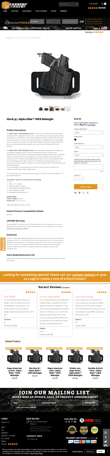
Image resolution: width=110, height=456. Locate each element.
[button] (15, 11)
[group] (55, 365)
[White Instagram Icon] (105, 432)
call (32, 279)
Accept (100, 451)
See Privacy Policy (36, 453)
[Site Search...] (77, 4)
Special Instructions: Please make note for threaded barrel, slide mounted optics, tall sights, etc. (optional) (87, 161)
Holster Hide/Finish (81, 129)
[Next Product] (107, 356)
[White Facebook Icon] (105, 437)
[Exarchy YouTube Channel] (74, 421)
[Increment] (82, 179)
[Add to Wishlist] (100, 186)
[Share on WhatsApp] (83, 192)
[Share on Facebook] (75, 192)
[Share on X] (87, 192)
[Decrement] (75, 179)
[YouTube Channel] (105, 446)
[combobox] (88, 132)
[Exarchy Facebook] (72, 421)
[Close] (107, 451)
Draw (76, 151)
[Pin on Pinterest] (79, 192)
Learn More (92, 125)
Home (9, 38)
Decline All (89, 451)
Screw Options (79, 143)
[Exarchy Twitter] (69, 421)
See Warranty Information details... (18, 228)
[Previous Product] (2, 356)
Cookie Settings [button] (77, 451)
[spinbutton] (79, 179)
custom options (84, 275)
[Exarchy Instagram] (66, 421)
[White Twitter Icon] (105, 441)
